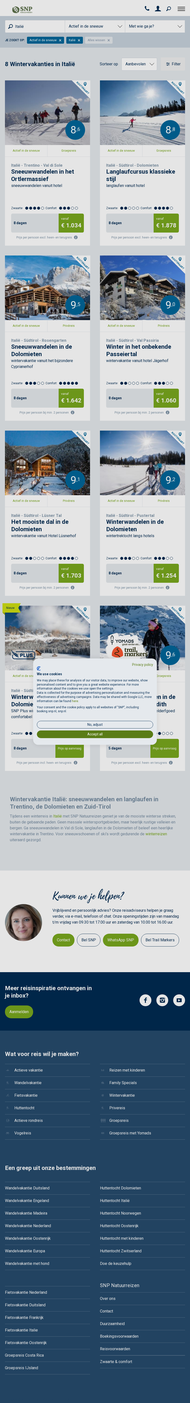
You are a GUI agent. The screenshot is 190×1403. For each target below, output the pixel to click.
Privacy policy (142, 664)
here (75, 701)
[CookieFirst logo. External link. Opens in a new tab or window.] (39, 668)
